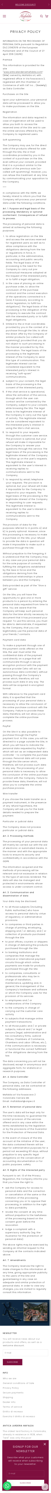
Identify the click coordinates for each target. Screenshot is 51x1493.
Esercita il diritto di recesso (19, 1416)
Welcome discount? (25, 4)
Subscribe (25, 1483)
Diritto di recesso (13, 1411)
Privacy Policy (11, 1388)
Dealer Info (9, 1402)
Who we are (10, 1378)
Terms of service (12, 1406)
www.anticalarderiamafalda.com (23, 72)
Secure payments (13, 1392)
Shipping (8, 1397)
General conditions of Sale (18, 1383)
